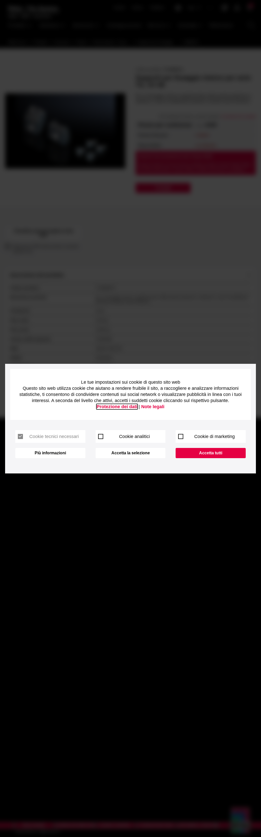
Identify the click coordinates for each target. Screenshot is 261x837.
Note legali (152, 406)
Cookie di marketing (214, 436)
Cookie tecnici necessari (54, 436)
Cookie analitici (134, 436)
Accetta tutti (210, 453)
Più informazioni (50, 453)
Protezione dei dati (117, 406)
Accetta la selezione (130, 453)
